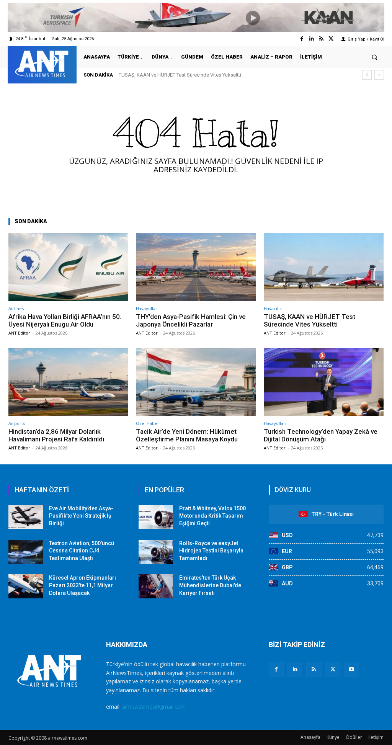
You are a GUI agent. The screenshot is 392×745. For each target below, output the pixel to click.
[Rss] (321, 39)
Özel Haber (147, 423)
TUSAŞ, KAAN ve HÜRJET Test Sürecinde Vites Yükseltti (309, 320)
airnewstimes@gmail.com (154, 706)
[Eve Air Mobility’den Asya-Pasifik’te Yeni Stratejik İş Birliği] (25, 517)
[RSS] (313, 669)
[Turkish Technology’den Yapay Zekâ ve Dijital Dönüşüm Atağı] (324, 382)
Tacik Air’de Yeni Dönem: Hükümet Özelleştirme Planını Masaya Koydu (187, 435)
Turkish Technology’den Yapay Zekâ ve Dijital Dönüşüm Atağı (320, 435)
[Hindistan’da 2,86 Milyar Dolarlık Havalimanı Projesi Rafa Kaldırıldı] (68, 382)
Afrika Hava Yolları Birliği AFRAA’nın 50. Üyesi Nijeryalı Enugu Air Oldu (64, 320)
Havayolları (147, 308)
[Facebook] (302, 39)
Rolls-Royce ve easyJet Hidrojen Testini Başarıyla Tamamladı (211, 550)
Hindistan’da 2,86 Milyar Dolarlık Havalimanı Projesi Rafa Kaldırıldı (196, 75)
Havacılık (273, 308)
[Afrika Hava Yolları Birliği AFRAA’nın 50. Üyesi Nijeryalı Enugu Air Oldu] (68, 267)
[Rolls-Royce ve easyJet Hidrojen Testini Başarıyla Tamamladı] (156, 552)
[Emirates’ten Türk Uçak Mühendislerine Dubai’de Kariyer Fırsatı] (156, 586)
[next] (379, 75)
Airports (16, 423)
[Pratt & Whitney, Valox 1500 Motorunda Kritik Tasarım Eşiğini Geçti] (156, 517)
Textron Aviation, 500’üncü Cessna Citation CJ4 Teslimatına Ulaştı (81, 550)
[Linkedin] (311, 39)
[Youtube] (351, 669)
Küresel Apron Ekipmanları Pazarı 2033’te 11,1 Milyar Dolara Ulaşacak (82, 585)
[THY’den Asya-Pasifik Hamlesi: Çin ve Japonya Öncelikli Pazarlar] (196, 267)
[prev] (367, 75)
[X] (332, 669)
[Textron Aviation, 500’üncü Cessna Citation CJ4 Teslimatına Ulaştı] (25, 552)
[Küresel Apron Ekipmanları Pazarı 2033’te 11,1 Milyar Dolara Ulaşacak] (25, 586)
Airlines (16, 308)
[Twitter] (331, 39)
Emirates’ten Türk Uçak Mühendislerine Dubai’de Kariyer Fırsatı (210, 585)
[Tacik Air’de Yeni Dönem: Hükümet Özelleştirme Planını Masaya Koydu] (196, 382)
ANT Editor (19, 333)
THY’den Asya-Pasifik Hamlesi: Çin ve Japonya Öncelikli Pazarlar (191, 320)
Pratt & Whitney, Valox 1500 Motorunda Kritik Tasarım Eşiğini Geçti (212, 515)
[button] (374, 57)
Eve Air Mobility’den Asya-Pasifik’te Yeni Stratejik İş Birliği (81, 515)
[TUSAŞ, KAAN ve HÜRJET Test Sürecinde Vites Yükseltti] (324, 267)
